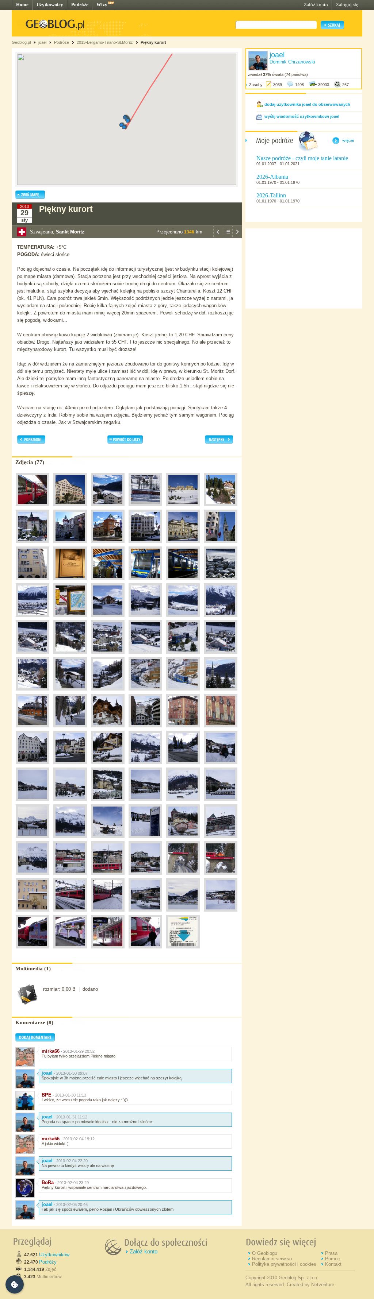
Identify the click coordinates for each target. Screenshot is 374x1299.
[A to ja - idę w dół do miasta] (70, 729)
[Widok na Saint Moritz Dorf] (220, 766)
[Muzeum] (108, 766)
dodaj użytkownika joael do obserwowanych (307, 104)
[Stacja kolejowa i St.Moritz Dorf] (70, 876)
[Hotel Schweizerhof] (145, 545)
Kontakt (333, 1264)
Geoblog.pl (21, 42)
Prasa (331, 1253)
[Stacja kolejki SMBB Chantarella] (108, 582)
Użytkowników (54, 1254)
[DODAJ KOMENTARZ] (35, 1040)
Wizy (101, 4)
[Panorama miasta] (183, 618)
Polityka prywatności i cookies (284, 1264)
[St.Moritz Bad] (220, 618)
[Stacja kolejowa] (70, 913)
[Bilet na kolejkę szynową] (183, 950)
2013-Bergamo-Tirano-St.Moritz (105, 42)
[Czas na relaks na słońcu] (108, 840)
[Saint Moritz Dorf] (32, 803)
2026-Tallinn (271, 195)
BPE (46, 1095)
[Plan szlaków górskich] (70, 618)
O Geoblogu (264, 1253)
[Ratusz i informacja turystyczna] (32, 766)
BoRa (48, 1182)
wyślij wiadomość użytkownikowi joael (301, 116)
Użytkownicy (50, 4)
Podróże (79, 4)
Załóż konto (316, 4)
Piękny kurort (153, 42)
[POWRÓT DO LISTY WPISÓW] (227, 236)
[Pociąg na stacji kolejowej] (145, 508)
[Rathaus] (183, 545)
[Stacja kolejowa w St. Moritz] (32, 508)
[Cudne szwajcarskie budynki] (183, 840)
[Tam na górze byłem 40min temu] (145, 729)
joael (42, 42)
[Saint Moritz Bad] (145, 766)
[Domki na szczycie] (108, 618)
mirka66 (51, 1051)
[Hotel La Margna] (70, 508)
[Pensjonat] (220, 508)
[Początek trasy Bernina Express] (183, 876)
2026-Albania (272, 177)
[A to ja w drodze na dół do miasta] (70, 692)
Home (22, 4)
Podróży (48, 1262)
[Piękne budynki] (108, 729)
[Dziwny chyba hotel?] (32, 729)
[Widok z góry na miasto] (220, 582)
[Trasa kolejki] (145, 692)
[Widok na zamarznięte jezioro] (108, 508)
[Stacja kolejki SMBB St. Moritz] (70, 582)
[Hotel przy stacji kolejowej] (32, 913)
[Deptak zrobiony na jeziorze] (183, 803)
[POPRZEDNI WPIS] (218, 236)
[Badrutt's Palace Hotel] (32, 545)
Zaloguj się (347, 4)
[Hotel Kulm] (183, 508)
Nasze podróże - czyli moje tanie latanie (302, 158)
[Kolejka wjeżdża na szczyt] (145, 655)
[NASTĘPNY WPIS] (237, 236)
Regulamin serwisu (272, 1258)
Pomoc (332, 1258)
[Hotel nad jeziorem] (32, 876)
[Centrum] (220, 545)
